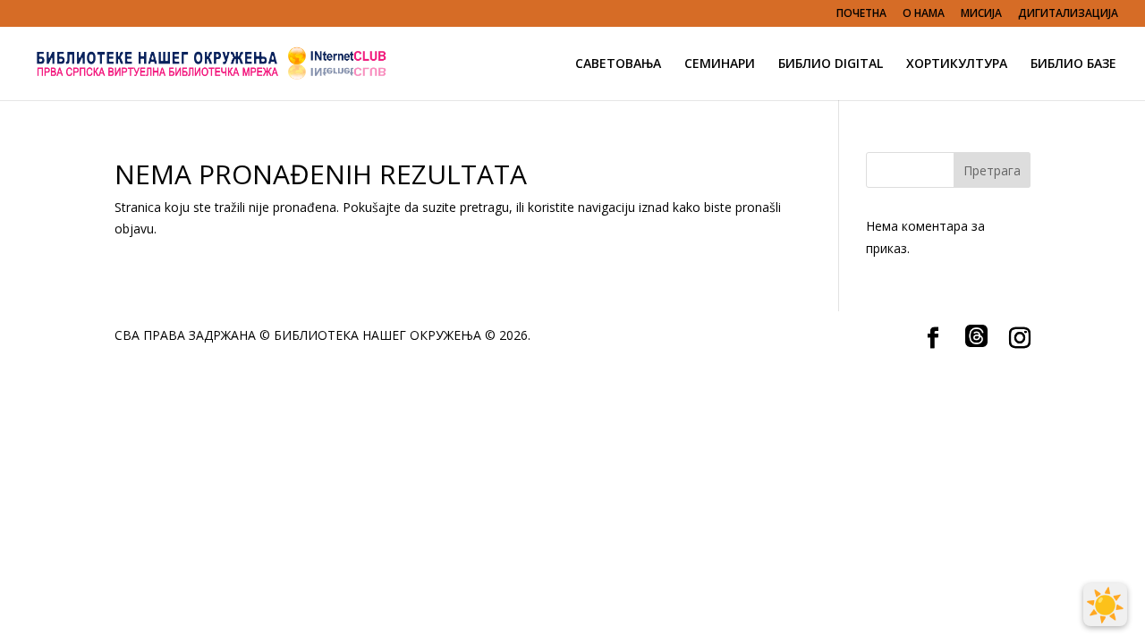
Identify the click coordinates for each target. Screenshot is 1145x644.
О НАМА (924, 14)
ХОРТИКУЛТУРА (956, 64)
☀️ (1105, 604)
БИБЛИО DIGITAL (830, 64)
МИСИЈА (981, 14)
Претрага (992, 170)
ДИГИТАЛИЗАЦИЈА (1068, 14)
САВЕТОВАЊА (618, 64)
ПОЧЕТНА (861, 14)
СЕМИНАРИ (719, 64)
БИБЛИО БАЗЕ (1073, 64)
